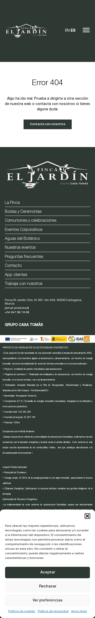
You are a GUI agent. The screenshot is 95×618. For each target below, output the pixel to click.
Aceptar (47, 572)
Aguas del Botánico (22, 239)
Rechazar (47, 586)
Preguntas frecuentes (24, 257)
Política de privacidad (53, 611)
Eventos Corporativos (23, 230)
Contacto (13, 266)
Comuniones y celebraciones (30, 221)
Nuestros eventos (20, 248)
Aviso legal (79, 611)
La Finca (12, 203)
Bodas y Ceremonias (23, 212)
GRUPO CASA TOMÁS (24, 325)
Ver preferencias (48, 600)
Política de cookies (21, 611)
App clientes (16, 275)
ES (73, 31)
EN (67, 31)
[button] (87, 516)
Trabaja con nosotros (23, 284)
